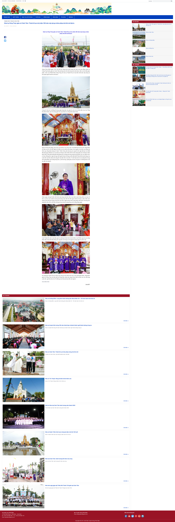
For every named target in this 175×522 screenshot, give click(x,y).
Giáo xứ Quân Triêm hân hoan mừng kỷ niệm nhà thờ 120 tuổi (61, 432)
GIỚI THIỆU (16, 17)
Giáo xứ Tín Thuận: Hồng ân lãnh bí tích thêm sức (58, 378)
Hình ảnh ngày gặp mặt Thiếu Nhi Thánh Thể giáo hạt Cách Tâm (62, 485)
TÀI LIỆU (63, 17)
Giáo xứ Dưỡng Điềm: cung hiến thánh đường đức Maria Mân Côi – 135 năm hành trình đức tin (70, 298)
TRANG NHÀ (6, 17)
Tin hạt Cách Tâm (14, 21)
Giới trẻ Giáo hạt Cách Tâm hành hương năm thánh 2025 (60, 405)
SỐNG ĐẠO (46, 17)
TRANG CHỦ (6, 21)
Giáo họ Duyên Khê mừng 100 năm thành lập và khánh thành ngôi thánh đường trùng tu (68, 325)
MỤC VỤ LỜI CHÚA (27, 17)
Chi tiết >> (126, 320)
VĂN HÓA (55, 17)
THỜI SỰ (38, 17)
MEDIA (71, 17)
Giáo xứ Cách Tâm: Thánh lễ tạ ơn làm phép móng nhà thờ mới (61, 352)
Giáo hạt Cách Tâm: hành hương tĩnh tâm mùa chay (58, 458)
